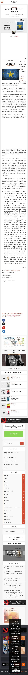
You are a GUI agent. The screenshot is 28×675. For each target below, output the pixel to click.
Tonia (21, 14)
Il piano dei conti (15, 412)
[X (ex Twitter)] (8, 664)
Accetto (16, 671)
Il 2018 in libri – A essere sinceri (13, 566)
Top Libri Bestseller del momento (14, 538)
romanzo (17, 316)
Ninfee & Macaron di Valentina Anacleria (16, 378)
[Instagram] (4, 664)
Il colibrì (13, 405)
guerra (9, 313)
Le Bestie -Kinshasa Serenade (22, 78)
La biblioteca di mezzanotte (14, 399)
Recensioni (14, 7)
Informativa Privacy (14, 673)
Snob (7, 568)
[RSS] (23, 664)
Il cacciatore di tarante (16, 391)
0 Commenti (14, 14)
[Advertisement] (13, 48)
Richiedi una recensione (14, 434)
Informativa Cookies (22, 671)
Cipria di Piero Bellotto (16, 384)
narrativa (5, 316)
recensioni (10, 316)
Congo (4, 313)
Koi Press (14, 313)
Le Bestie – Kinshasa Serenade (13, 270)
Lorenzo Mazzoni (17, 315)
